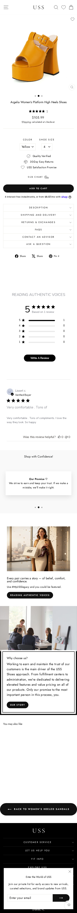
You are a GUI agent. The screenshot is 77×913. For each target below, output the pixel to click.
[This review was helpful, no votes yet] (59, 437)
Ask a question (38, 244)
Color (27, 139)
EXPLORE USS (37, 867)
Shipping (26, 121)
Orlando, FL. (38, 909)
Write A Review (39, 358)
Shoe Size (47, 139)
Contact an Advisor (38, 237)
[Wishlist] (63, 7)
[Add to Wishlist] (72, 19)
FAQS (38, 229)
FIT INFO (37, 859)
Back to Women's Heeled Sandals (41, 809)
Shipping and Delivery (38, 215)
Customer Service (38, 842)
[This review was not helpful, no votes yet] (66, 437)
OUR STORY (17, 704)
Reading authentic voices (30, 595)
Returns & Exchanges (38, 222)
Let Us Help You (37, 850)
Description (38, 207)
